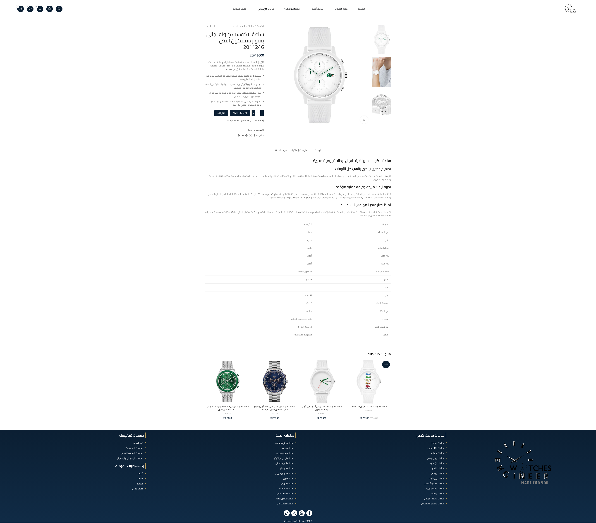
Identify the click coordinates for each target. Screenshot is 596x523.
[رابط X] (251, 135)
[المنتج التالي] (207, 26)
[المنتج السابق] (214, 26)
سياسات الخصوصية (134, 448)
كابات (140, 479)
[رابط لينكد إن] (242, 135)
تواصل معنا (138, 443)
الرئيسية (260, 26)
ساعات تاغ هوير (437, 463)
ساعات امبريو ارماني (284, 463)
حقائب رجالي (137, 489)
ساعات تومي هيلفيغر (283, 458)
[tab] (317, 148)
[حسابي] (49, 9)
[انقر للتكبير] (364, 120)
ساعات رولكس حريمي (434, 499)
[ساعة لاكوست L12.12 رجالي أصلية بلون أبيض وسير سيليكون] (322, 381)
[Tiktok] (287, 513)
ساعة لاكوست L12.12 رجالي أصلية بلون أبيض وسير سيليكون (322, 408)
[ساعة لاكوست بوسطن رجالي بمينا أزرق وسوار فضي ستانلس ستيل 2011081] (274, 381)
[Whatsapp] (302, 513)
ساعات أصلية (248, 26)
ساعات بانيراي (437, 468)
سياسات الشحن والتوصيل (132, 453)
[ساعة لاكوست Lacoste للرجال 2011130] (369, 381)
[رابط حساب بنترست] (246, 135)
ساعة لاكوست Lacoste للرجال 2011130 (369, 406)
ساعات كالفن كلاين (284, 499)
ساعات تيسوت (437, 493)
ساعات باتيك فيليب (436, 448)
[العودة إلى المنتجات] (211, 26)
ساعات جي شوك (436, 478)
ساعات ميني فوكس (284, 443)
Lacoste (235, 26)
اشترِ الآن (221, 113)
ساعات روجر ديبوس (435, 458)
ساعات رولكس (437, 473)
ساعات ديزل (288, 478)
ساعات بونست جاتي (284, 504)
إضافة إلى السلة (240, 113)
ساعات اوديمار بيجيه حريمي (432, 504)
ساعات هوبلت (437, 453)
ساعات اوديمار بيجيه (435, 488)
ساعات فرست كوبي (430, 435)
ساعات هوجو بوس (284, 453)
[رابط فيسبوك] (254, 135)
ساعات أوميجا (437, 443)
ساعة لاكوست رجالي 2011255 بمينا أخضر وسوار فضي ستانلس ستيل (227, 408)
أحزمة (140, 474)
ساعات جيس (287, 448)
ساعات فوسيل (286, 468)
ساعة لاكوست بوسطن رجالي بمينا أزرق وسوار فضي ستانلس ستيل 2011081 (274, 408)
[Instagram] (294, 513)
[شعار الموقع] (570, 9)
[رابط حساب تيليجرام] (239, 135)
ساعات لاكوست (286, 488)
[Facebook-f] (309, 513)
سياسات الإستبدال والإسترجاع (130, 458)
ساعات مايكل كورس (284, 473)
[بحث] (59, 9)
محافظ (140, 484)
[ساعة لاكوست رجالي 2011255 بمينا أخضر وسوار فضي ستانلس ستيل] (227, 381)
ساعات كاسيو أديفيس (434, 483)
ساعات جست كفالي (284, 493)
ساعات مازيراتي (286, 483)
